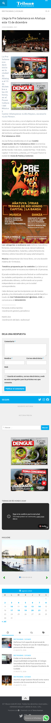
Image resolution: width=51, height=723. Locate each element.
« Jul (4, 621)
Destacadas (8, 11)
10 (12, 606)
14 (39, 606)
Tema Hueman (38, 710)
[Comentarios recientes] (31, 632)
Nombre (8, 358)
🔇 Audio (42, 526)
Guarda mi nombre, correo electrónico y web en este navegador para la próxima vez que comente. (24, 379)
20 (32, 610)
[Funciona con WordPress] (18, 710)
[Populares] (20, 632)
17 (12, 610)
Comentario (9, 341)
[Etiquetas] (43, 632)
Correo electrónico (35, 358)
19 (25, 610)
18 (18, 610)
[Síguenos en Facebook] (47, 399)
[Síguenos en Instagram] (43, 399)
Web (6, 367)
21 (39, 610)
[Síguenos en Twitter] (39, 399)
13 (32, 606)
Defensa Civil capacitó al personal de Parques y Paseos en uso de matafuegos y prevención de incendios (31, 644)
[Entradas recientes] (8, 632)
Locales (19, 11)
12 (25, 606)
